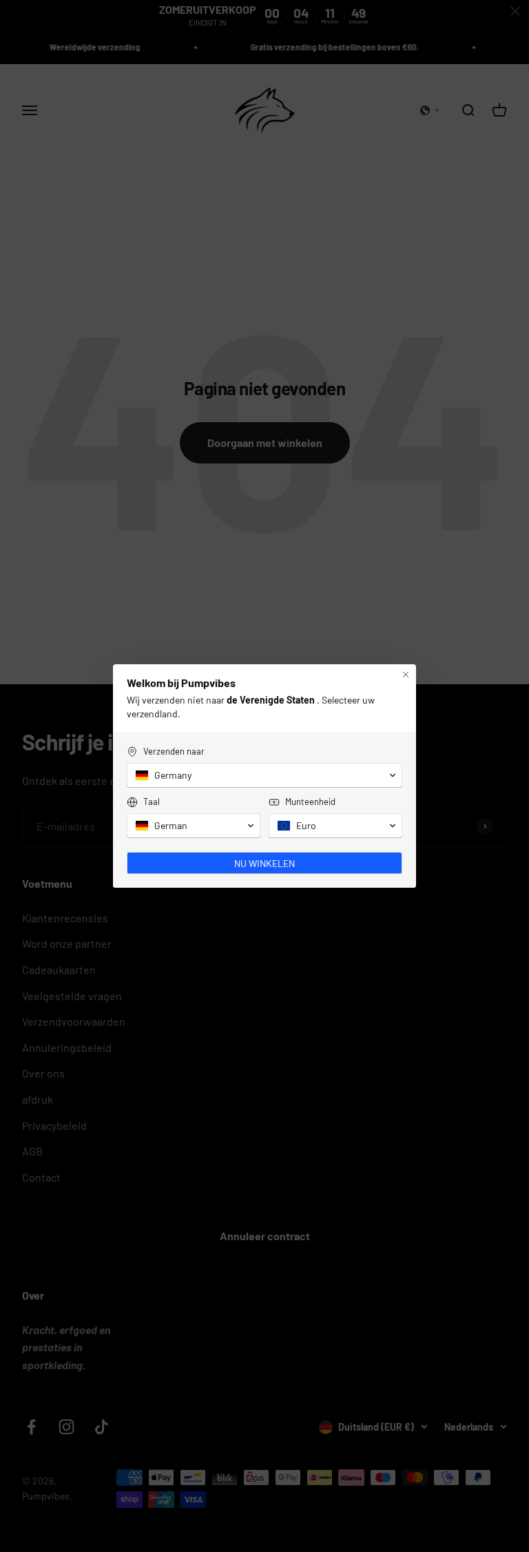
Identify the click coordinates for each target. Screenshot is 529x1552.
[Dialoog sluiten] (405, 674)
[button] (264, 775)
